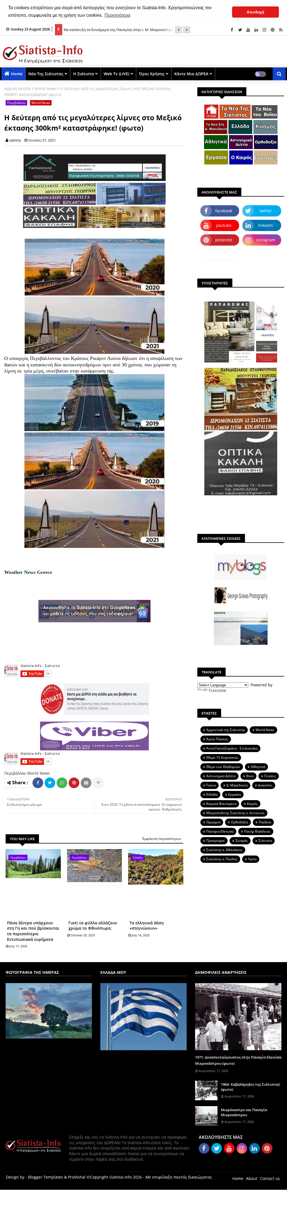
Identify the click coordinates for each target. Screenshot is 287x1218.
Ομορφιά (213, 822)
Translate (217, 690)
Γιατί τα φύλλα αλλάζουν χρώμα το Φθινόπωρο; (92, 925)
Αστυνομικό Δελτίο (221, 776)
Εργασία (234, 794)
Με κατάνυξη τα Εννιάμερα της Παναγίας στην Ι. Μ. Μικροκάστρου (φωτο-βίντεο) (126, 27)
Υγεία (252, 859)
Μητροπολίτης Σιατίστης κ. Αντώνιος (235, 813)
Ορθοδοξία (239, 822)
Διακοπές (265, 785)
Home (16, 73)
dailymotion (220, 254)
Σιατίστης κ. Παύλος (221, 859)
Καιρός (252, 803)
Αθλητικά (258, 766)
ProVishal (76, 1177)
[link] (28, 572)
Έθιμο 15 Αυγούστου (222, 757)
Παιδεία (265, 822)
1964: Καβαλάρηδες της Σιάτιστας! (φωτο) (250, 1087)
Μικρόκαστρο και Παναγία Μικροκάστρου (244, 1112)
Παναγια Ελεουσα (219, 831)
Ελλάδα (211, 794)
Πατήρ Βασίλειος (257, 831)
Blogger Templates (45, 1177)
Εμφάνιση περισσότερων (161, 838)
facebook (223, 210)
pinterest (223, 239)
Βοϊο (250, 776)
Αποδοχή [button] (255, 12)
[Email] (86, 783)
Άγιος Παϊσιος (217, 739)
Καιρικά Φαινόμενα (221, 803)
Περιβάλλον (16, 102)
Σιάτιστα (265, 840)
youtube (224, 225)
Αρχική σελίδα (17, 88)
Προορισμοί (215, 840)
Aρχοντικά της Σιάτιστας (225, 729)
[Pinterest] (74, 783)
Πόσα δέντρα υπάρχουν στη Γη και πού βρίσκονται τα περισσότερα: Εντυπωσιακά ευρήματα (33, 931)
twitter (266, 210)
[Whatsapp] (62, 783)
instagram (265, 239)
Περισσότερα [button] (117, 15)
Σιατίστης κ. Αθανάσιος (224, 849)
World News (45, 88)
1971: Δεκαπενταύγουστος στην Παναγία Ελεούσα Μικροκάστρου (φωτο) (238, 1060)
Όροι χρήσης (152, 73)
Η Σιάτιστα (83, 73)
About (251, 1178)
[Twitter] (50, 783)
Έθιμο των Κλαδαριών (223, 766)
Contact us (270, 1178)
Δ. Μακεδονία (236, 785)
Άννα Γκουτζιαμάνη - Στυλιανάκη (232, 748)
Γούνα (211, 785)
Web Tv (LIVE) (116, 73)
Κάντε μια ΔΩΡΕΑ (191, 73)
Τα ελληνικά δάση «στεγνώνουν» (146, 925)
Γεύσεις (270, 776)
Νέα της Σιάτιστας (45, 73)
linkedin (265, 225)
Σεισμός (241, 840)
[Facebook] (38, 783)
